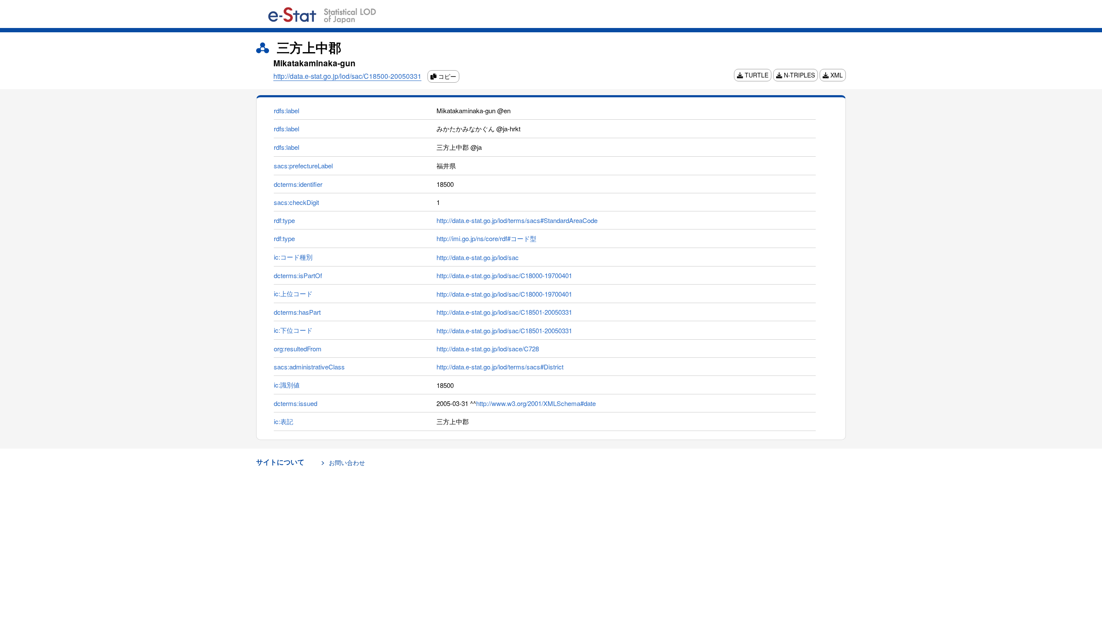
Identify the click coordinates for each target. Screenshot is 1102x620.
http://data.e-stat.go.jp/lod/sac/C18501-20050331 (504, 311)
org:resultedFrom (298, 348)
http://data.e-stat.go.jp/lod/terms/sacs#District (499, 366)
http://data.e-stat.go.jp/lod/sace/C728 (487, 348)
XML (836, 75)
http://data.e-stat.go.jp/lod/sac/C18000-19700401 (504, 275)
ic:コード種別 (293, 256)
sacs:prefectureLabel (303, 165)
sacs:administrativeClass (309, 366)
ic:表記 (283, 421)
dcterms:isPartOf (298, 275)
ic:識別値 (287, 384)
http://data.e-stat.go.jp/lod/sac (477, 257)
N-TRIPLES (798, 75)
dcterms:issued (295, 403)
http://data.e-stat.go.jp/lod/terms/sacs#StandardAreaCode (516, 220)
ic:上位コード (293, 293)
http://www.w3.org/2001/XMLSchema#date (536, 403)
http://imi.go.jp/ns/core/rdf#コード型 (486, 238)
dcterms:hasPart (297, 311)
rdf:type (284, 220)
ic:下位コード (293, 330)
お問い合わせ (347, 462)
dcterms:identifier (298, 184)
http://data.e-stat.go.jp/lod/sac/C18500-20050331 (347, 76)
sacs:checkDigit (296, 202)
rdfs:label (286, 110)
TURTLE (755, 75)
